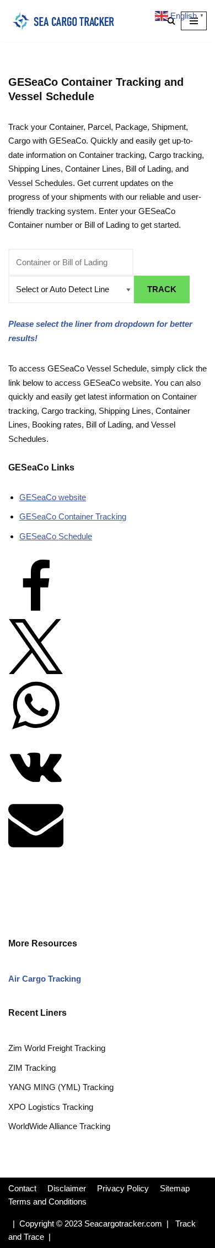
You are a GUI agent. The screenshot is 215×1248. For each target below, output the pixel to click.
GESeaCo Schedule (55, 536)
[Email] (35, 848)
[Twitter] (35, 671)
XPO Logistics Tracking (50, 1107)
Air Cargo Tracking (44, 978)
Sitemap (175, 1188)
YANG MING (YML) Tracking (61, 1087)
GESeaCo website (52, 497)
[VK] (35, 789)
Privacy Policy (123, 1188)
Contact (22, 1188)
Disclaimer (66, 1188)
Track (161, 289)
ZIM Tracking (32, 1067)
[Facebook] (35, 611)
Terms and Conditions (47, 1201)
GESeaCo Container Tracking (72, 516)
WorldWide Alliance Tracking (59, 1126)
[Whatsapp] (35, 730)
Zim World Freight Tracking (56, 1048)
